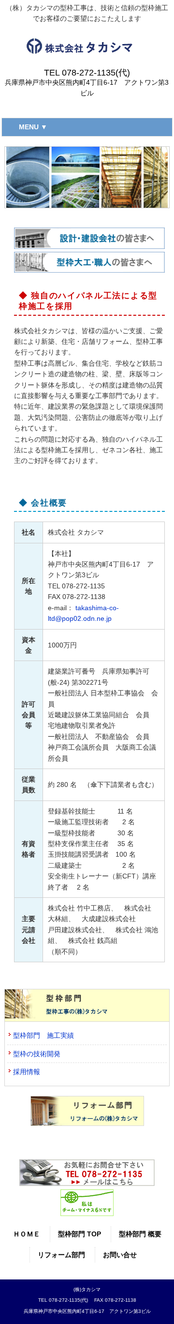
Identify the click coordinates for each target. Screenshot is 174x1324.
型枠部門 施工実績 (43, 1035)
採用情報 (26, 1072)
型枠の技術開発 (36, 1054)
